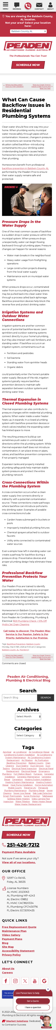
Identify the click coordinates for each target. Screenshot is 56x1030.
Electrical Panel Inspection (24, 768)
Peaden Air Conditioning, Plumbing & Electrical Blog (28, 678)
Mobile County (15, 788)
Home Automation (44, 785)
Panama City (30, 788)
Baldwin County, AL (10, 650)
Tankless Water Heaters (18, 799)
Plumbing (24, 650)
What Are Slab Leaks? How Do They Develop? (14, 85)
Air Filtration (27, 760)
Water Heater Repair (42, 801)
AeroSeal (7, 752)
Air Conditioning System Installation (29, 753)
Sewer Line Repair (22, 793)
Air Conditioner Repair (39, 752)
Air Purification (42, 760)
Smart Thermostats (12, 796)
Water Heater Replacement (28, 804)
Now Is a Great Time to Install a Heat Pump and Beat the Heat (41, 86)
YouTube (34, 981)
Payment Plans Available (18, 852)
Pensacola (43, 788)
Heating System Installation (38, 779)
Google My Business (44, 981)
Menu (5, 9)
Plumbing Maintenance (15, 790)
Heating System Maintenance (19, 782)
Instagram (15, 981)
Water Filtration (22, 801)
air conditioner (20, 752)
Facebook (6, 981)
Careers (7, 972)
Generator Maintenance (28, 777)
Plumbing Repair (37, 790)
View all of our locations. (19, 862)
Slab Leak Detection (42, 793)
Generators (17, 779)
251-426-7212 (28, 5)
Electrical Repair (29, 771)
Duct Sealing (22, 766)
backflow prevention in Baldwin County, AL (25, 168)
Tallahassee (47, 796)
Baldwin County (33, 644)
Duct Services (36, 766)
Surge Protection (32, 796)
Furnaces (38, 774)
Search (46, 697)
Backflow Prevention (16, 644)
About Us (8, 968)
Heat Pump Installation (22, 785)
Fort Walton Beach (23, 774)
